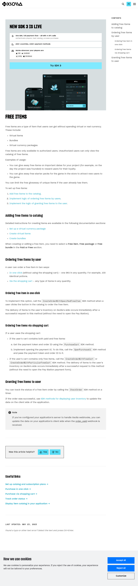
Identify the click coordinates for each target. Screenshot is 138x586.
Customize (121, 576)
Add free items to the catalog (25, 194)
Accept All (121, 560)
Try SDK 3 (55, 66)
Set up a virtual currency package (27, 229)
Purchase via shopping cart (20, 494)
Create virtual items (20, 234)
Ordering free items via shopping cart (123, 51)
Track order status (15, 499)
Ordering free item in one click (123, 42)
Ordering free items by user (121, 34)
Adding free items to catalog (120, 26)
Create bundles (17, 239)
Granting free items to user (121, 59)
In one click (15, 273)
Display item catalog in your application (26, 504)
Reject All (121, 568)
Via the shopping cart (20, 281)
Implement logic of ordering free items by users (35, 199)
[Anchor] (29, 116)
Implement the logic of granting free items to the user (38, 204)
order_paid (81, 421)
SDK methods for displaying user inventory (63, 399)
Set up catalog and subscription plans (25, 484)
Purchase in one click (16, 489)
